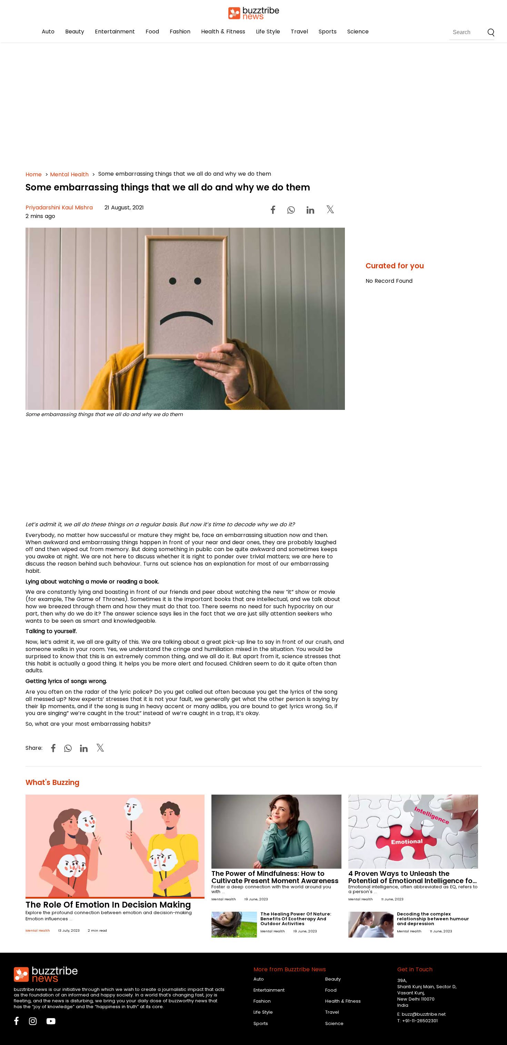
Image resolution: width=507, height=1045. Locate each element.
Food (152, 31)
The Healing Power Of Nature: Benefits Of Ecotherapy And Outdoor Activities (295, 919)
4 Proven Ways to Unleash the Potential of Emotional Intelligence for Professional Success (411, 881)
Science (358, 31)
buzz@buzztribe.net (424, 1014)
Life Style (268, 31)
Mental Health (69, 174)
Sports (328, 31)
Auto (48, 31)
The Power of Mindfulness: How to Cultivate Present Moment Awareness (275, 877)
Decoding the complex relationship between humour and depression (433, 919)
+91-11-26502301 (420, 1021)
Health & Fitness (223, 31)
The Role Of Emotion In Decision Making (108, 904)
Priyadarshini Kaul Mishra (59, 207)
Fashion (180, 31)
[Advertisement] (232, 103)
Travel (299, 31)
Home (34, 174)
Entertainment (115, 31)
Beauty (74, 31)
